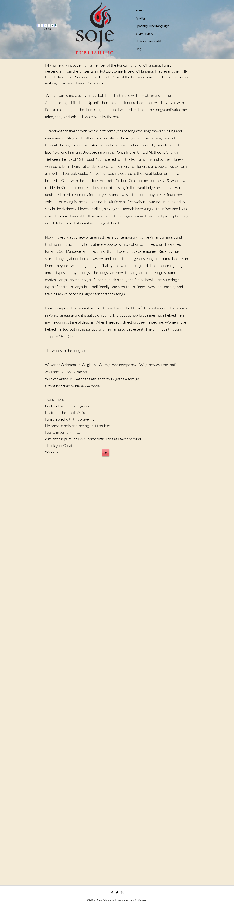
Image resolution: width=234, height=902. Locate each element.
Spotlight (142, 18)
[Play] (105, 452)
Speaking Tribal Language (144, 26)
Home (140, 11)
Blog (138, 49)
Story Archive (144, 34)
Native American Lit (144, 41)
